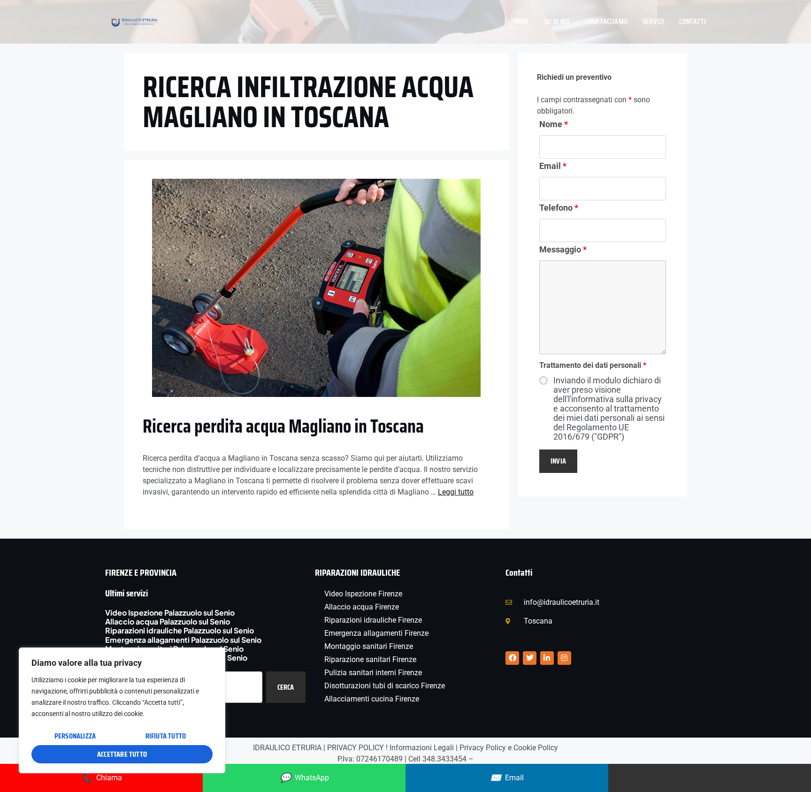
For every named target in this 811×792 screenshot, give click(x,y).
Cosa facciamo (606, 21)
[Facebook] (512, 658)
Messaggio (563, 249)
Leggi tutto (456, 491)
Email (552, 166)
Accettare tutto (122, 754)
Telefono (558, 208)
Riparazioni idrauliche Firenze (373, 620)
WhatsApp (304, 777)
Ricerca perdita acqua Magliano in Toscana (283, 426)
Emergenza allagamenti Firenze (376, 633)
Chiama (101, 777)
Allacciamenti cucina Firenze (371, 698)
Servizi (653, 21)
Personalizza (75, 736)
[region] (122, 710)
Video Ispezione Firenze (363, 593)
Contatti (692, 21)
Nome (553, 124)
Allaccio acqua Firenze (361, 606)
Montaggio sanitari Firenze (368, 646)
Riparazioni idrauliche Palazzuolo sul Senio (179, 630)
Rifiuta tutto (165, 736)
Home (521, 21)
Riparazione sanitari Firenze (370, 659)
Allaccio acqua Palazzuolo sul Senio (167, 621)
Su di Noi (557, 21)
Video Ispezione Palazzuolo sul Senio (170, 612)
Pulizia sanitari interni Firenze (373, 672)
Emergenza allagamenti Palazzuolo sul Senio (183, 640)
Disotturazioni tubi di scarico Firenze (384, 685)
